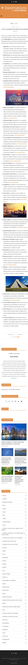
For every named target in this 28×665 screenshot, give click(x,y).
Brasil (15, 505)
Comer (15, 525)
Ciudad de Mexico (15, 521)
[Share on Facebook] (13, 337)
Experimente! (14, 378)
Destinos (15, 567)
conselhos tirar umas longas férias (15, 544)
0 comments (19, 334)
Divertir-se (15, 577)
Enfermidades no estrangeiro (15, 580)
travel (15, 632)
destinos (15, 564)
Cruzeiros (15, 547)
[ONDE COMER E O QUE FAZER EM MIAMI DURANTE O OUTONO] (14, 432)
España (15, 583)
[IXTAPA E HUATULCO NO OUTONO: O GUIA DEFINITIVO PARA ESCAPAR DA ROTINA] (21, 452)
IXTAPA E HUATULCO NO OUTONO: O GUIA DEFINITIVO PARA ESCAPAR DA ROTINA (20, 460)
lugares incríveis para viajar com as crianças (15, 600)
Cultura (15, 551)
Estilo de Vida (15, 590)
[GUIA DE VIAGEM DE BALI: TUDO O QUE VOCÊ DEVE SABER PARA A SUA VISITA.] (7, 471)
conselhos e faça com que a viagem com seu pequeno (14, 529)
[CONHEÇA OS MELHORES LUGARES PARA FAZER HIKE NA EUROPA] (21, 471)
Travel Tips (15, 636)
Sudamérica (15, 629)
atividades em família (15, 502)
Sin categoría (15, 626)
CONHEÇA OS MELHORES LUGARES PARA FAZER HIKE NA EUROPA (19, 480)
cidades (15, 518)
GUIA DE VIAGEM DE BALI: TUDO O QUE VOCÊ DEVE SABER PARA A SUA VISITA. (7, 479)
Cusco (15, 554)
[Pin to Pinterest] (16, 337)
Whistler (15, 642)
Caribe (15, 512)
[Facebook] (11, 653)
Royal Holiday (15, 623)
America (15, 495)
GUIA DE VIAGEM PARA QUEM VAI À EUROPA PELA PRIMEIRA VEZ (6, 460)
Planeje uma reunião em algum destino (15, 606)
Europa (15, 593)
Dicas (15, 570)
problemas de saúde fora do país (15, 616)
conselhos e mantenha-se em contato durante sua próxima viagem (14, 533)
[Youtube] (15, 1)
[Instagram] (13, 1)
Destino (15, 560)
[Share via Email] (18, 337)
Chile (15, 515)
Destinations (15, 557)
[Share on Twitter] (15, 337)
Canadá (15, 508)
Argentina (15, 498)
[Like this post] (11, 337)
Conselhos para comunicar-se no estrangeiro (15, 537)
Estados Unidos (15, 587)
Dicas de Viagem (15, 574)
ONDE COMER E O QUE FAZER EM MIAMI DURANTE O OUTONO (12, 443)
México (15, 603)
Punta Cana (15, 619)
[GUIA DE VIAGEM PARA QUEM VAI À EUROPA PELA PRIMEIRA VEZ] (7, 452)
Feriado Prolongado (15, 596)
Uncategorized (15, 639)
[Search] (26, 16)
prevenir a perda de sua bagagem (15, 613)
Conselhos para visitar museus (15, 541)
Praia (15, 610)
